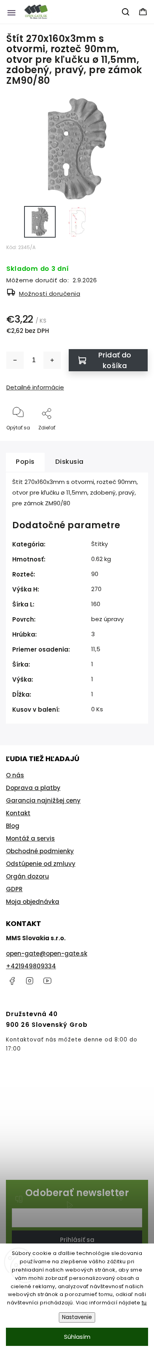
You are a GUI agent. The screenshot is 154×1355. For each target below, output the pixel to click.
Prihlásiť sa (77, 1240)
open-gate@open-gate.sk (46, 953)
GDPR (14, 889)
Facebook (12, 981)
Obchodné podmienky (40, 851)
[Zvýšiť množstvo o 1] (52, 360)
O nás (15, 775)
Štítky (99, 544)
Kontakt (18, 813)
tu (144, 1302)
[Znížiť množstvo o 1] (15, 360)
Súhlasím (77, 1336)
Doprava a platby (33, 788)
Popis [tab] (25, 461)
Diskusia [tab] (69, 461)
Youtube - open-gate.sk (47, 981)
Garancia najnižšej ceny (43, 800)
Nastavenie (77, 1317)
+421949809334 (31, 966)
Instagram (30, 981)
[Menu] (11, 12)
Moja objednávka (32, 902)
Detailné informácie (35, 387)
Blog (12, 826)
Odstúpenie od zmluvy (40, 864)
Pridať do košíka (114, 360)
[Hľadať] (126, 12)
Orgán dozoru (27, 876)
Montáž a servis (30, 838)
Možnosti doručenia (49, 293)
